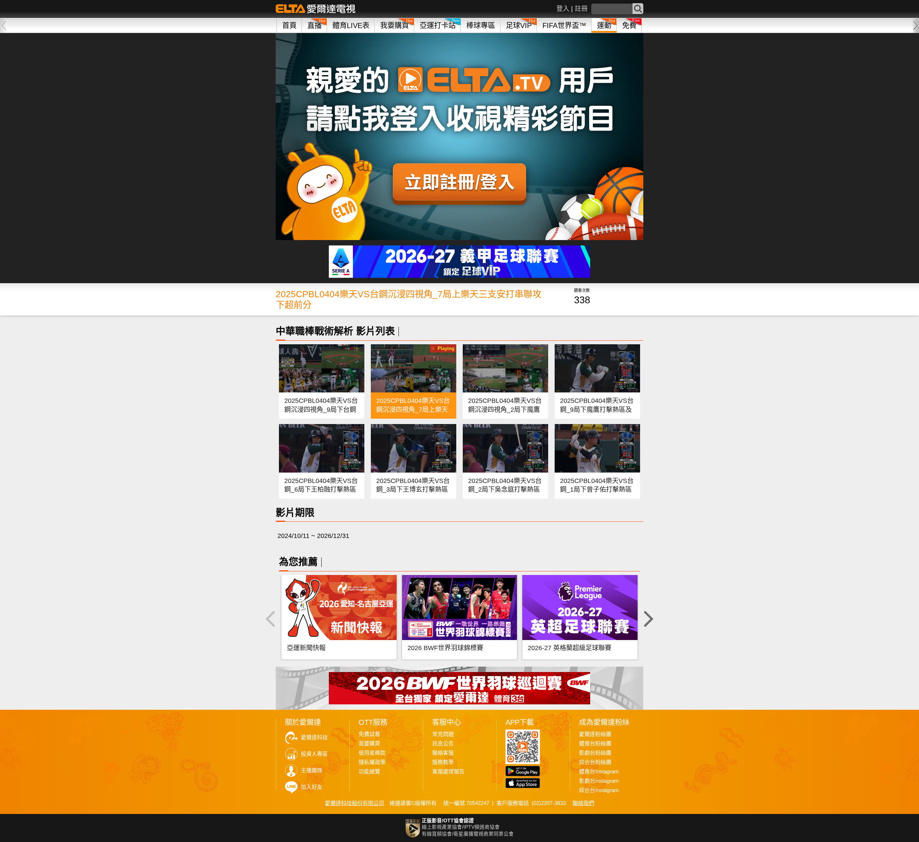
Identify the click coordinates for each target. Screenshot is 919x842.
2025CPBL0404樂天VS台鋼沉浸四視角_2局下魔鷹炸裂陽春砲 (505, 409)
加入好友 (311, 787)
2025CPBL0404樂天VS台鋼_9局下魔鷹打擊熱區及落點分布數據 (597, 409)
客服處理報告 (448, 771)
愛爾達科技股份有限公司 (354, 803)
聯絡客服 (443, 753)
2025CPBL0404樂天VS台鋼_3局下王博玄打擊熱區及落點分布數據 (413, 489)
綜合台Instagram (599, 790)
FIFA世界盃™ (564, 25)
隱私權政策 (372, 762)
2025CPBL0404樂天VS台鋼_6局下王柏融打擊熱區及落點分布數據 (321, 489)
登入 (562, 8)
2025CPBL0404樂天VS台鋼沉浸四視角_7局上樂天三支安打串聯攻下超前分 (413, 409)
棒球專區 (480, 25)
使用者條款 (372, 753)
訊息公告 (443, 743)
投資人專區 (314, 754)
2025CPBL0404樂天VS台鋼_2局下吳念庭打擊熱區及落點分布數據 (505, 489)
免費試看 (369, 734)
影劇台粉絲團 (595, 753)
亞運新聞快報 (306, 648)
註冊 (581, 8)
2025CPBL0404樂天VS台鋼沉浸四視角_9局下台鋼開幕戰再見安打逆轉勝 (321, 409)
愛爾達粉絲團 (595, 734)
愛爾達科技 (314, 737)
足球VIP (519, 25)
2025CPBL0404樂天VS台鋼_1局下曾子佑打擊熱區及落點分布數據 (597, 489)
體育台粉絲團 (595, 743)
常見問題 (443, 734)
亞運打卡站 (438, 25)
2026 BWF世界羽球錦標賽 (445, 648)
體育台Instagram (599, 771)
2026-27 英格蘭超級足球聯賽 (569, 648)
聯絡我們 (583, 803)
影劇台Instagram (599, 781)
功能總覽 (369, 771)
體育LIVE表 (350, 25)
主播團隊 (311, 770)
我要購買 (394, 25)
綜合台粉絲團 (595, 762)
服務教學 (443, 762)
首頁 (289, 25)
